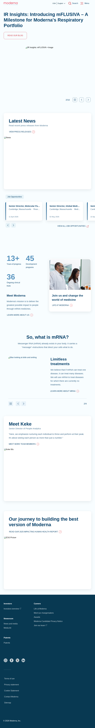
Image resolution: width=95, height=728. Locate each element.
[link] (20, 315)
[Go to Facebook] (11, 660)
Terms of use (9, 679)
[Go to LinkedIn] (23, 660)
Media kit (7, 628)
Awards (37, 617)
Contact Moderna (11, 697)
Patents (7, 643)
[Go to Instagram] (5, 660)
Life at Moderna (40, 609)
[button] (75, 99)
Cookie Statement (11, 691)
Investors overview (11, 609)
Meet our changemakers (44, 613)
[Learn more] (47, 458)
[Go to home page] (10, 3)
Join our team (39, 625)
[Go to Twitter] (17, 660)
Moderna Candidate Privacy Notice (48, 621)
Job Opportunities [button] (14, 197)
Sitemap (7, 703)
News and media (11, 624)
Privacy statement (11, 685)
